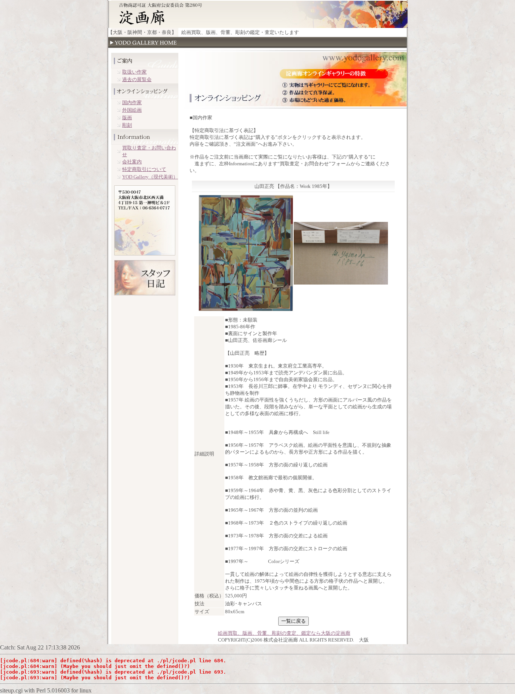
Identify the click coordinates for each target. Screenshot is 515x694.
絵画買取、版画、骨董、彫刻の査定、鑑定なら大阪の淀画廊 (284, 633)
